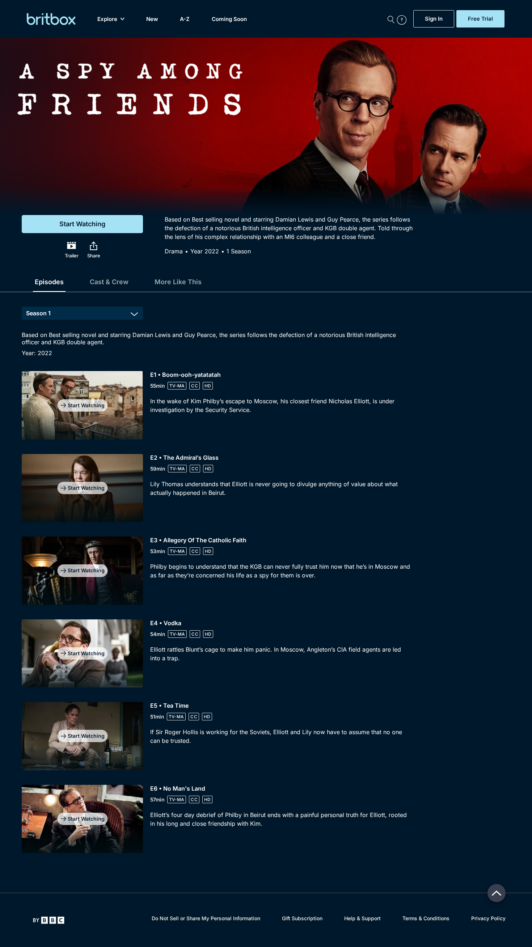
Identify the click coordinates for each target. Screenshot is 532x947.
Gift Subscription (302, 918)
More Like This (178, 282)
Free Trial (480, 19)
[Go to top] (496, 893)
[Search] (391, 19)
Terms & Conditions (425, 918)
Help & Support (362, 918)
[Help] (403, 19)
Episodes (49, 282)
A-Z (185, 19)
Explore (107, 19)
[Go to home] (49, 920)
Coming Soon (229, 19)
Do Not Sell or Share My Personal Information (206, 918)
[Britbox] (51, 19)
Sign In (434, 19)
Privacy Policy (488, 918)
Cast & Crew (109, 282)
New (152, 19)
